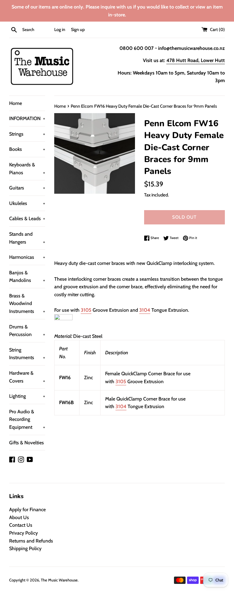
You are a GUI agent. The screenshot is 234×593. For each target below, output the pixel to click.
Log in (59, 29)
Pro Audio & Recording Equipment (27, 419)
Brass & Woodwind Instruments (27, 303)
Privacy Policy (23, 533)
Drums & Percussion (27, 331)
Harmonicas (27, 257)
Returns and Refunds (31, 541)
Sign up (78, 29)
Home (15, 103)
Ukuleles (27, 203)
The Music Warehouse (59, 580)
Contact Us (20, 525)
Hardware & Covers (27, 377)
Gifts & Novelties (26, 443)
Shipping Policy (25, 548)
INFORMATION (27, 118)
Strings (27, 134)
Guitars (27, 188)
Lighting (27, 396)
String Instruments (27, 354)
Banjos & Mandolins (27, 276)
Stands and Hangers (27, 238)
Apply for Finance (27, 509)
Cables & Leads (27, 218)
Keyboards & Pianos (27, 168)
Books (27, 149)
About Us (19, 517)
